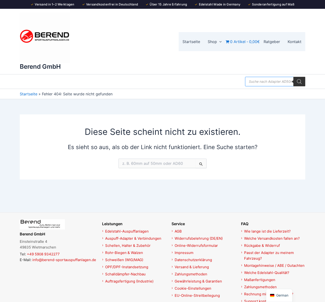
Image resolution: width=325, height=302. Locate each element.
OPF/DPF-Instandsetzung (126, 267)
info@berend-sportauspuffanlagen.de (64, 260)
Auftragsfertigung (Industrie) (129, 281)
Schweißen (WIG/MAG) (124, 260)
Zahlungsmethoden (191, 274)
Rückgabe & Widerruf (262, 245)
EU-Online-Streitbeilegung (197, 295)
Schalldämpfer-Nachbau (125, 274)
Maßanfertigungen (259, 280)
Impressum (184, 252)
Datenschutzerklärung (193, 260)
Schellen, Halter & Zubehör (128, 245)
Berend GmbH (40, 66)
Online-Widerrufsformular (196, 245)
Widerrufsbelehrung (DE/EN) (199, 238)
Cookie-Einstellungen (193, 288)
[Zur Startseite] (58, 224)
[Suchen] (299, 81)
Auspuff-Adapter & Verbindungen (133, 238)
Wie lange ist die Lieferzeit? (267, 231)
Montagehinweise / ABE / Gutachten (274, 265)
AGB (178, 231)
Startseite (28, 94)
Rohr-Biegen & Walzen (124, 252)
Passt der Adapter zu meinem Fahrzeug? (269, 255)
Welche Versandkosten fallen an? (272, 238)
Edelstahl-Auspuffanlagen (127, 231)
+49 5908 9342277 (43, 254)
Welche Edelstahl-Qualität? (266, 272)
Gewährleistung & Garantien (198, 281)
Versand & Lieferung (192, 267)
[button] (219, 41)
